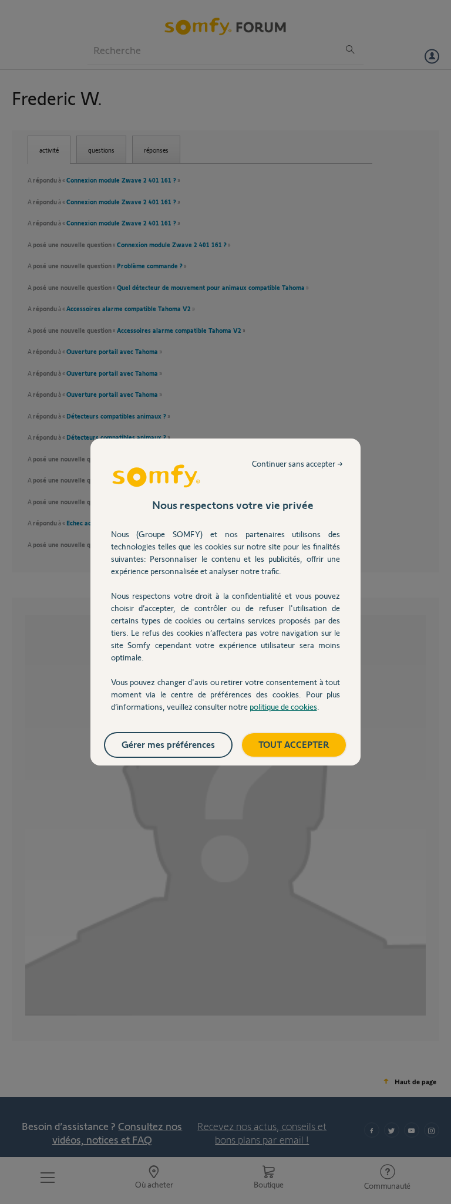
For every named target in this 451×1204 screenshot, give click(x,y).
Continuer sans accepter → (297, 463)
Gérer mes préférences (168, 744)
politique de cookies (283, 706)
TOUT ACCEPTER (293, 744)
